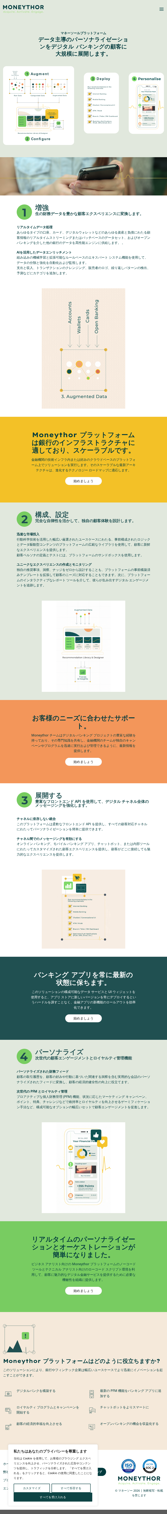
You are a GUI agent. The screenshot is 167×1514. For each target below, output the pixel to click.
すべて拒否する (71, 1488)
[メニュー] (161, 9)
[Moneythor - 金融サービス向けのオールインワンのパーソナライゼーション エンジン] (23, 9)
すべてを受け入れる (53, 1497)
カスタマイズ (32, 1488)
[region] (53, 1475)
